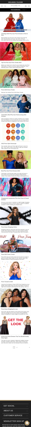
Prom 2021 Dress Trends (8, 254)
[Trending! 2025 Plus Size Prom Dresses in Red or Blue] (15, 22)
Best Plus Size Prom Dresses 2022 (10, 171)
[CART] (28, 6)
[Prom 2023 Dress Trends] (15, 78)
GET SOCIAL (9, 406)
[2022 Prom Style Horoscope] (15, 132)
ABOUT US (8, 411)
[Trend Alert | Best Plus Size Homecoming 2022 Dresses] (15, 103)
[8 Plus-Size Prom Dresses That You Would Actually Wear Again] (15, 325)
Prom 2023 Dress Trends (8, 90)
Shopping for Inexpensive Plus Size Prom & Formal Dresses (15, 199)
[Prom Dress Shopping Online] (15, 216)
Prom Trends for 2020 (7, 281)
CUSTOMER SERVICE (13, 415)
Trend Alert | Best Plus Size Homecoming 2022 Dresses (13, 115)
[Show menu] (1, 6)
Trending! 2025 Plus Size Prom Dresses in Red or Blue (14, 34)
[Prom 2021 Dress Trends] (15, 243)
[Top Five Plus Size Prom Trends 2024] (15, 51)
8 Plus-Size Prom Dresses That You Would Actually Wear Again (15, 337)
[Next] (24, 347)
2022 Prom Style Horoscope (8, 143)
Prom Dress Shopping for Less (9, 309)
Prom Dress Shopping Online (9, 227)
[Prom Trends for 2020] (15, 270)
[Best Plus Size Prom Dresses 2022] (15, 159)
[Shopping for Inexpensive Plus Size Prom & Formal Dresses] (15, 187)
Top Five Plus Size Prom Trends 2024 (11, 62)
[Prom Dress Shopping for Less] (15, 298)
